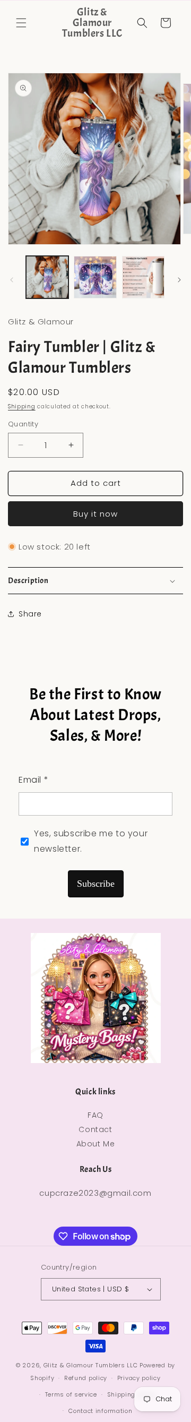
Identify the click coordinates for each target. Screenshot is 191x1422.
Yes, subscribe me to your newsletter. (90, 841)
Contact (95, 1129)
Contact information (100, 1411)
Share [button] (30, 614)
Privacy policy (139, 1378)
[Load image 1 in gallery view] (47, 277)
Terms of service (71, 1394)
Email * (33, 780)
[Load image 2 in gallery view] (95, 277)
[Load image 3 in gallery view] (143, 277)
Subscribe (96, 883)
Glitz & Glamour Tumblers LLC (91, 1365)
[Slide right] (179, 280)
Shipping (22, 406)
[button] (21, 23)
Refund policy (85, 1378)
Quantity (23, 424)
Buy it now (95, 513)
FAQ (95, 1115)
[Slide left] (11, 280)
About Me (95, 1143)
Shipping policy (132, 1394)
